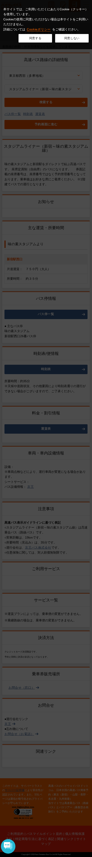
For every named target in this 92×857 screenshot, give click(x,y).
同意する (35, 38)
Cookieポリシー (39, 29)
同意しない (71, 38)
